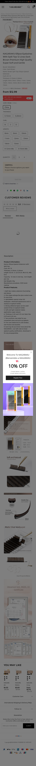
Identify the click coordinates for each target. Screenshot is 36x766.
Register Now (18, 378)
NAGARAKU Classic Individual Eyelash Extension (20, 759)
